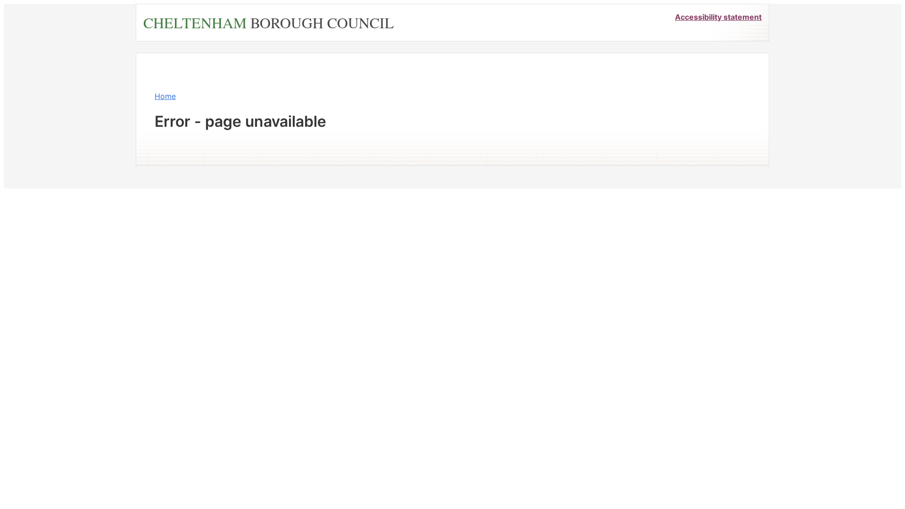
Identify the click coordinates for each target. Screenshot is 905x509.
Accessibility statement (718, 17)
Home (165, 96)
